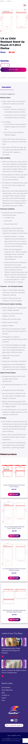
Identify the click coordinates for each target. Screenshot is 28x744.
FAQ (3, 700)
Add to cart (13, 69)
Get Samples (6, 687)
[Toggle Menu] (24, 5)
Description (6, 87)
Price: (3, 52)
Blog (3, 692)
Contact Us (5, 695)
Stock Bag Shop (7, 690)
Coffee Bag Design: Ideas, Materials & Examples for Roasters (11, 651)
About (4, 698)
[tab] (7, 87)
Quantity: (4, 61)
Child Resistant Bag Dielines (16, 77)
